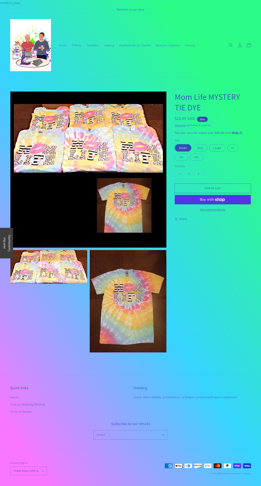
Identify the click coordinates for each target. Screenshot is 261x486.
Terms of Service (21, 411)
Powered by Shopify (241, 473)
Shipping (180, 125)
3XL (196, 157)
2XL (181, 157)
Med (200, 148)
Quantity (180, 166)
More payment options (212, 209)
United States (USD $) (25, 471)
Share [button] (183, 219)
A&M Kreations (224, 473)
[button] (230, 45)
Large (217, 148)
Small (183, 148)
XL (233, 148)
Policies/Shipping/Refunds (27, 404)
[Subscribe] (162, 434)
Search (14, 397)
